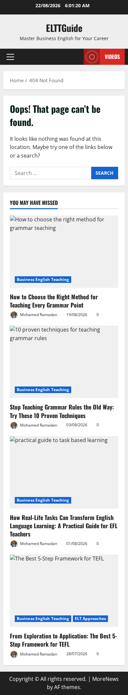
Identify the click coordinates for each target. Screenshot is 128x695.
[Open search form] (75, 56)
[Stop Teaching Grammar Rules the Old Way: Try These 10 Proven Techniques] (64, 362)
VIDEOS (112, 57)
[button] (10, 57)
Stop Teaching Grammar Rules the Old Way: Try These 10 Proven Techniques (62, 411)
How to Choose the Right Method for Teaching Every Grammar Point (54, 300)
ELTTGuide (64, 28)
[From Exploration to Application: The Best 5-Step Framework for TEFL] (64, 591)
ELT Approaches (90, 618)
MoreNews (105, 679)
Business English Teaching (43, 279)
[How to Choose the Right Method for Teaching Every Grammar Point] (64, 251)
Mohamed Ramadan (38, 314)
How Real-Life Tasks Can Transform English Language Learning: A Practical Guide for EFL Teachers (63, 525)
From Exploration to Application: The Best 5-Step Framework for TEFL (63, 640)
